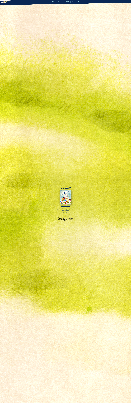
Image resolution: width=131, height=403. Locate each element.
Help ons (77, 1)
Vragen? (73, 1)
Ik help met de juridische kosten (65, 206)
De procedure (67, 1)
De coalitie (53, 1)
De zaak (60, 1)
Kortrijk (59, 219)
